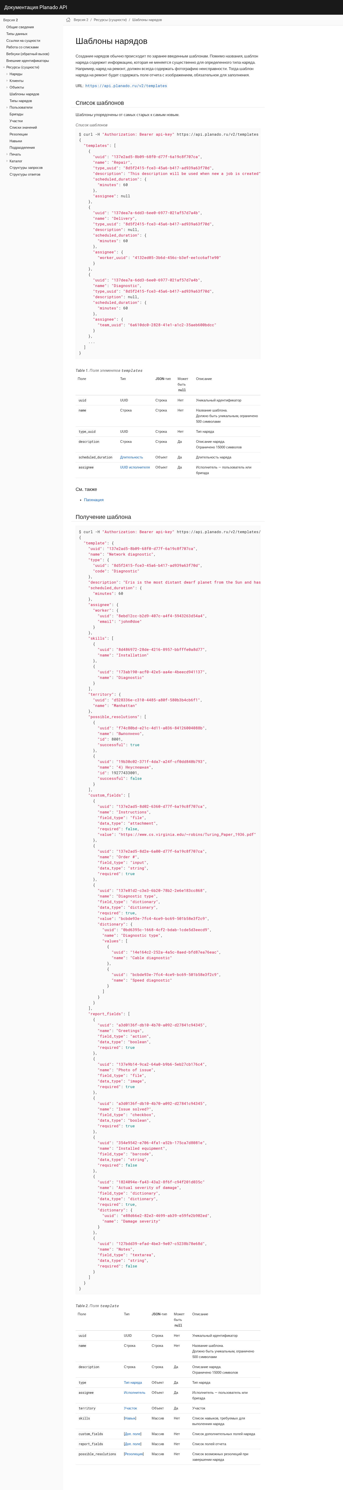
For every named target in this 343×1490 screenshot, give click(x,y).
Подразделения (22, 147)
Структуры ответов (25, 174)
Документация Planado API (35, 7)
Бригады (16, 114)
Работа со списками (22, 47)
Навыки (16, 141)
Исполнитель (134, 1393)
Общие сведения (20, 27)
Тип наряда (133, 1382)
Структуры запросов (26, 168)
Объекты (17, 87)
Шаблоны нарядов (24, 94)
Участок (130, 1408)
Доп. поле (132, 1434)
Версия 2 (10, 20)
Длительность (131, 457)
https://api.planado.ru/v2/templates (126, 85)
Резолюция (134, 1454)
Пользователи (21, 107)
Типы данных (17, 34)
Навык (130, 1418)
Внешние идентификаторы (27, 61)
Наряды (16, 74)
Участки (16, 121)
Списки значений (23, 127)
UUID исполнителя (135, 467)
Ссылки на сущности (23, 41)
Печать (15, 154)
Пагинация (94, 499)
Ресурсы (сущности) (22, 67)
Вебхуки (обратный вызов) (27, 54)
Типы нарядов (21, 101)
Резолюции (19, 134)
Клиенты (17, 81)
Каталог (16, 161)
